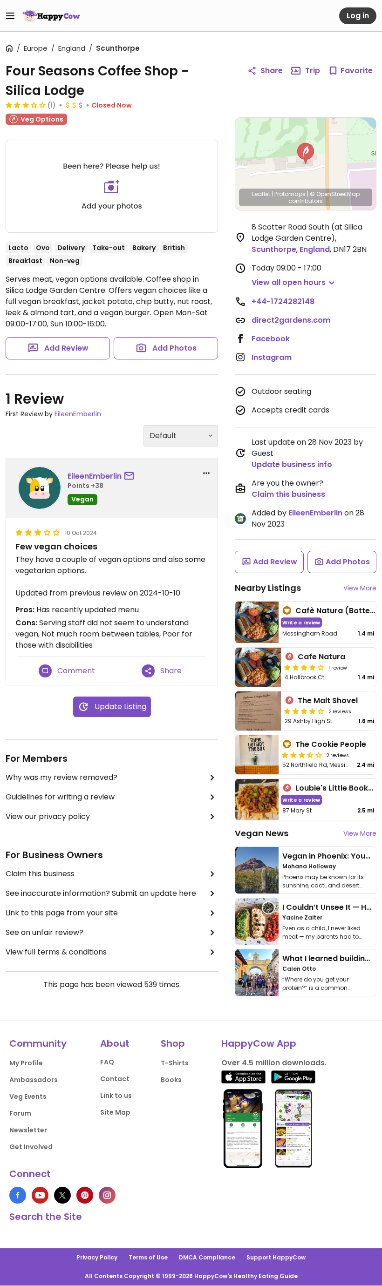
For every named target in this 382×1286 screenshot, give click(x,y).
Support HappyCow (276, 1257)
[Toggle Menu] (10, 16)
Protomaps (290, 194)
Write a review (301, 622)
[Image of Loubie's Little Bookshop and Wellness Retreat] (257, 799)
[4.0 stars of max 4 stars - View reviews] (304, 667)
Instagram (272, 357)
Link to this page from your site (62, 912)
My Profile (26, 1063)
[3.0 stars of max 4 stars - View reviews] (26, 105)
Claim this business (40, 873)
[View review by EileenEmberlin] (39, 488)
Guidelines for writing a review (60, 797)
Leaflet (261, 194)
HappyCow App (258, 1043)
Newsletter (28, 1130)
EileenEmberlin (78, 414)
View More (359, 588)
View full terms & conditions (56, 952)
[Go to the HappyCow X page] (62, 1195)
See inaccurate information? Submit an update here (101, 893)
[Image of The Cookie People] (257, 754)
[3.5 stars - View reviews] (302, 755)
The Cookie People (330, 744)
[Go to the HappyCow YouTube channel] (40, 1195)
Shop (173, 1043)
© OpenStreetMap (335, 194)
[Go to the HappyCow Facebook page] (17, 1195)
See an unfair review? (44, 932)
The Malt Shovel (328, 700)
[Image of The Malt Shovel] (258, 711)
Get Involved (31, 1146)
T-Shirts (175, 1063)
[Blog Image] (257, 870)
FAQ (107, 1062)
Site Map (115, 1112)
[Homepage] (51, 15)
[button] (305, 153)
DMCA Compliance (207, 1257)
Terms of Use (148, 1257)
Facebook (271, 338)
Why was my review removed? (61, 777)
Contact (115, 1078)
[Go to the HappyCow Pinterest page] (84, 1195)
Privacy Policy (96, 1257)
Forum (20, 1113)
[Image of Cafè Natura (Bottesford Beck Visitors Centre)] (257, 622)
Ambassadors (33, 1079)
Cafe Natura (321, 656)
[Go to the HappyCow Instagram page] (107, 1195)
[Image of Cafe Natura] (258, 667)
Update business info (292, 464)
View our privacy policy (48, 816)
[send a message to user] (130, 476)
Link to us (116, 1095)
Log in (358, 15)
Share (271, 70)
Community (38, 1043)
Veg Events (28, 1096)
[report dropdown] (206, 473)
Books (171, 1079)
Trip (312, 70)
